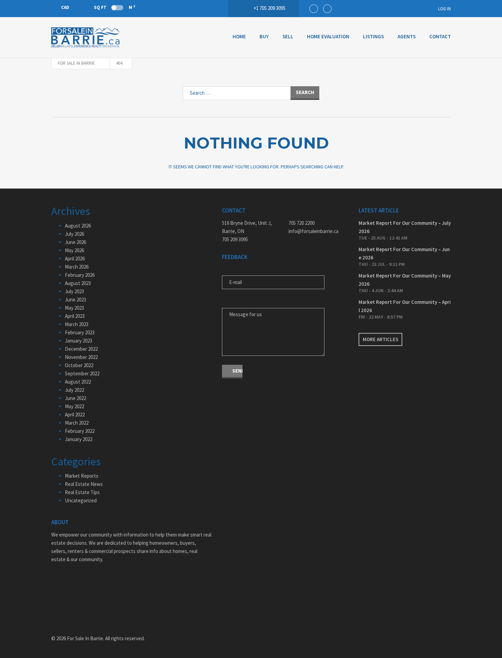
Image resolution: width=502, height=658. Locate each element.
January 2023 (78, 340)
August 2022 (78, 381)
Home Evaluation (328, 36)
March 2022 (76, 423)
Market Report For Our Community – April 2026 (405, 306)
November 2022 (81, 357)
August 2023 (78, 283)
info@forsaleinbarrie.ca (313, 231)
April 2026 (75, 258)
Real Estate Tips (82, 492)
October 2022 (79, 365)
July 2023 (74, 291)
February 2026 (80, 275)
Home (239, 36)
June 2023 (75, 299)
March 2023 (76, 324)
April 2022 (75, 414)
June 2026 (75, 242)
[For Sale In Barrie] (85, 37)
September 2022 (82, 373)
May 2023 (74, 308)
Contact (440, 36)
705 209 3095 (235, 239)
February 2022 (80, 431)
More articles (380, 339)
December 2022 (81, 349)
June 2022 (75, 398)
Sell (287, 36)
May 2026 (74, 250)
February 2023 (80, 332)
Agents (407, 36)
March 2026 (76, 266)
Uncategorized (81, 500)
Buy (264, 36)
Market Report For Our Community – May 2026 (405, 279)
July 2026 (74, 234)
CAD (65, 7)
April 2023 (75, 316)
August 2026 (78, 225)
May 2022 (74, 406)
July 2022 (74, 390)
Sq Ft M (114, 7)
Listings (373, 36)
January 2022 (78, 439)
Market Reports (81, 476)
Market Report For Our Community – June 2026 (404, 253)
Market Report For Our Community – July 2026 (405, 227)
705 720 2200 (302, 223)
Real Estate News (84, 484)
